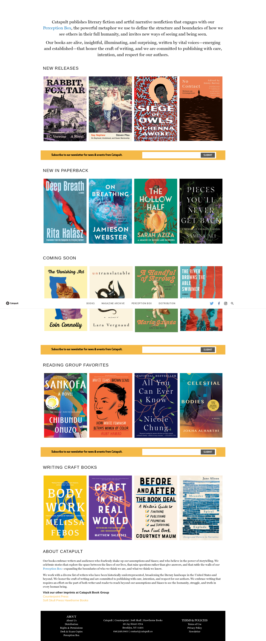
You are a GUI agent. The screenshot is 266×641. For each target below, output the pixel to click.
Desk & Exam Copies (71, 631)
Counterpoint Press (56, 596)
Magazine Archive (113, 304)
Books (91, 304)
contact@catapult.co (142, 631)
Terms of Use (194, 624)
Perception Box (142, 304)
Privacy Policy (194, 627)
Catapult (108, 620)
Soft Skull (136, 620)
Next (227, 308)
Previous (39, 308)
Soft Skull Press (53, 600)
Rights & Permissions (71, 627)
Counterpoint (122, 620)
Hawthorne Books (76, 600)
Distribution (167, 304)
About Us (71, 620)
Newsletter (194, 631)
